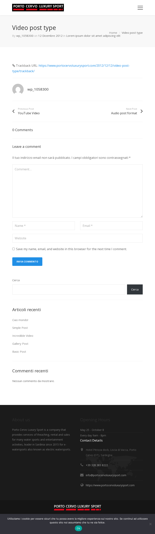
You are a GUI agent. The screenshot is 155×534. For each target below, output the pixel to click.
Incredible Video (22, 335)
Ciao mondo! (20, 320)
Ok (78, 528)
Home (113, 32)
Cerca (16, 280)
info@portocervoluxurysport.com (106, 475)
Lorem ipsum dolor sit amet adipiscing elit (93, 36)
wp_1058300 (24, 36)
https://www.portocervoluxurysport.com (110, 485)
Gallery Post (20, 343)
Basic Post (19, 351)
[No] (150, 524)
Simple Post (20, 328)
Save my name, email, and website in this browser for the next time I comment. (71, 249)
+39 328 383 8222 (97, 465)
